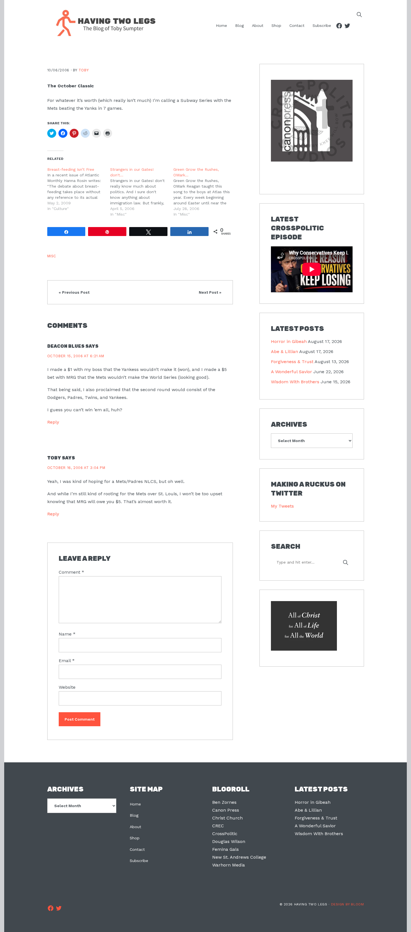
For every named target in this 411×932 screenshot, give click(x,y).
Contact (137, 849)
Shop (135, 838)
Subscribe (139, 860)
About (135, 826)
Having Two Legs (103, 22)
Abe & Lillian (284, 351)
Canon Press (225, 810)
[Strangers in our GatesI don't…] (141, 192)
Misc (51, 256)
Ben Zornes (224, 802)
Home (135, 804)
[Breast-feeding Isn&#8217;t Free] (78, 189)
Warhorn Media (228, 865)
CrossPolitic (224, 833)
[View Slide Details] (312, 121)
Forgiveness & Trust (292, 361)
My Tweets (282, 506)
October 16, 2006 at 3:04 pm (76, 468)
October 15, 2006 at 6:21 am (75, 356)
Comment (71, 572)
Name (67, 634)
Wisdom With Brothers (295, 381)
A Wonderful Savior (291, 371)
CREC (218, 825)
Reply (53, 422)
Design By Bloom (347, 904)
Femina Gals (225, 849)
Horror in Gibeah (289, 341)
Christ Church (227, 818)
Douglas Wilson (228, 841)
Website (67, 687)
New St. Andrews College (239, 857)
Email (67, 660)
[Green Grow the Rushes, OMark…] (205, 192)
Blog (134, 815)
